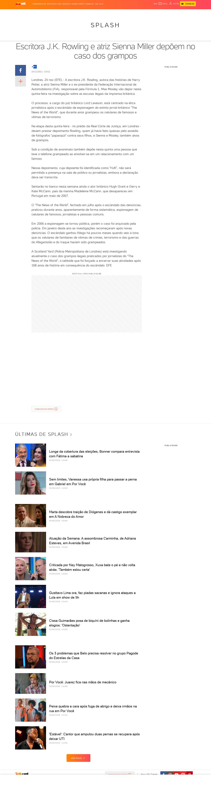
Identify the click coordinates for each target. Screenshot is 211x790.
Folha (89, 12)
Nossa (159, 12)
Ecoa (140, 12)
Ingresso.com (39, 4)
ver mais (76, 758)
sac (155, 4)
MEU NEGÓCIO (64, 4)
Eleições (39, 12)
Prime (170, 12)
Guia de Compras (190, 12)
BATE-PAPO (52, 4)
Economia (80, 12)
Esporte (98, 12)
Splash (108, 12)
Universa (117, 12)
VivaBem (128, 12)
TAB (165, 12)
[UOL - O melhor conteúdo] (20, 4)
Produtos (21, 12)
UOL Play (99, 4)
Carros (69, 12)
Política (60, 12)
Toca (177, 12)
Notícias (50, 12)
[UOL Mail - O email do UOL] (163, 4)
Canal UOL (149, 12)
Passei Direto (78, 4)
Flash (30, 12)
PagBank (89, 4)
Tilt (135, 12)
